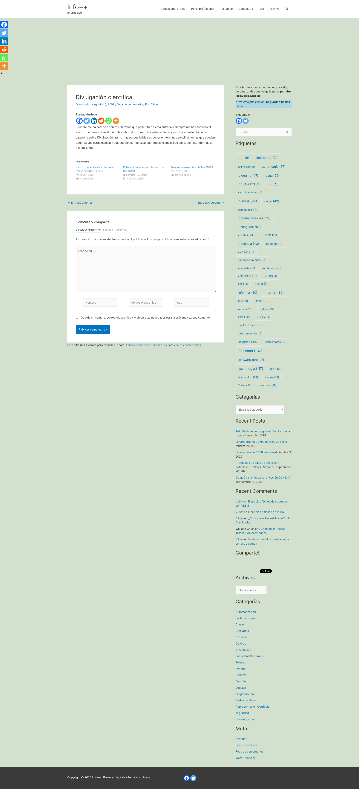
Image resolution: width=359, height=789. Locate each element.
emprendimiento (252, 260)
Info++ (77, 7)
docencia (249, 244)
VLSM (239, 501)
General (241, 675)
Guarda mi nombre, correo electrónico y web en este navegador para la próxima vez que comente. (146, 317)
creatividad (248, 235)
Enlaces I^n (243, 662)
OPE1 (244, 317)
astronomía (273, 166)
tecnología (251, 369)
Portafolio (226, 8)
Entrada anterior (80, 202)
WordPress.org (245, 758)
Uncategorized (245, 719)
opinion (263, 317)
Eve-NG (270, 276)
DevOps (241, 643)
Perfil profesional (202, 8)
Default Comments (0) (88, 229)
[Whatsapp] (108, 121)
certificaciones (250, 192)
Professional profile (172, 8)
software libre (251, 360)
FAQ (261, 8)
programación (250, 333)
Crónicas (241, 637)
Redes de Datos (246, 700)
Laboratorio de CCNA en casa (255, 452)
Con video (242, 631)
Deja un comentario (130, 104)
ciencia (248, 201)
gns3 (243, 283)
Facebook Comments (115, 229)
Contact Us (245, 8)
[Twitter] (86, 121)
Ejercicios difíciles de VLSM (266, 512)
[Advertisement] (179, 46)
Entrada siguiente (210, 202)
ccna (273, 175)
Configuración (251, 227)
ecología (275, 244)
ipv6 (243, 300)
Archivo (274, 8)
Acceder (241, 739)
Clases (240, 624)
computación (248, 209)
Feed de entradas (247, 745)
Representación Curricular (253, 706)
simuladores (276, 341)
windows (267, 385)
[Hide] (1, 73)
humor (261, 283)
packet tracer (250, 325)
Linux (261, 301)
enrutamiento (272, 268)
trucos (272, 377)
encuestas (246, 268)
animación (246, 166)
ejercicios (246, 252)
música (245, 309)
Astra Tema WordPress (135, 777)
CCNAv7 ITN (249, 184)
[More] (116, 121)
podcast (241, 687)
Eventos (241, 669)
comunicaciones (254, 218)
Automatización (246, 612)
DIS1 (271, 235)
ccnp (272, 184)
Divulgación (83, 104)
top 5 (275, 368)
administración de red (259, 158)
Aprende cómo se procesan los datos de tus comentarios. (164, 345)
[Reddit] (101, 121)
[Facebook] (79, 121)
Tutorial (245, 385)
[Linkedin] (94, 121)
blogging (248, 175)
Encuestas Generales (250, 656)
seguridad (248, 342)
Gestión (241, 681)
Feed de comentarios (249, 751)
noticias (267, 309)
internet (274, 292)
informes (247, 292)
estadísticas (247, 276)
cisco (271, 201)
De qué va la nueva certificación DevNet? (263, 477)
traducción (248, 377)
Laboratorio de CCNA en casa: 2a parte (261, 442)
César (239, 518)
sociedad (250, 351)
